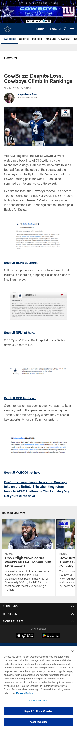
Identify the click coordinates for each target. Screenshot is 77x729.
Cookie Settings (38, 700)
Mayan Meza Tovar (27, 94)
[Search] (65, 28)
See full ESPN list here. (21, 262)
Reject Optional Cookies (38, 711)
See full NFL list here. (19, 332)
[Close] (72, 651)
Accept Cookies (39, 721)
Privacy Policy (24, 693)
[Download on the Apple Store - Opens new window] (25, 636)
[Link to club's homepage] (7, 27)
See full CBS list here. (20, 398)
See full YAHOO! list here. (22, 472)
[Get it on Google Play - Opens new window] (50, 637)
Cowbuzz (10, 58)
